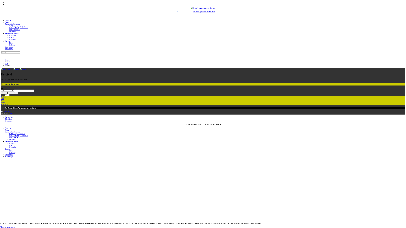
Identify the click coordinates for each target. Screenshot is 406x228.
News (7, 22)
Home (7, 60)
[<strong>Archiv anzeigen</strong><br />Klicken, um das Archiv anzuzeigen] (7, 69)
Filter (2, 88)
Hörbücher (12, 39)
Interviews (12, 32)
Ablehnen (11, 227)
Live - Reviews (14, 30)
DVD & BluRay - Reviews (18, 28)
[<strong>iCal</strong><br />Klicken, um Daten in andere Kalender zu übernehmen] (7, 112)
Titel (2, 99)
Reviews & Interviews (12, 24)
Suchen (4, 93)
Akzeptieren (4, 227)
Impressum (8, 121)
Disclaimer (8, 119)
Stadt (3, 102)
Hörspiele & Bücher (12, 33)
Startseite (8, 20)
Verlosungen (9, 49)
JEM (10, 113)
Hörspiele (12, 35)
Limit (2, 95)
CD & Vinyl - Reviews (17, 26)
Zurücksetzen (12, 93)
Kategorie (4, 104)
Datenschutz (9, 117)
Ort (2, 101)
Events (7, 41)
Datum (3, 97)
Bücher (11, 37)
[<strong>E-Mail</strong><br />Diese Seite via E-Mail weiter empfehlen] (17, 69)
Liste (11, 43)
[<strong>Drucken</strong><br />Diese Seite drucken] (23, 69)
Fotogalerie (9, 47)
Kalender (12, 45)
